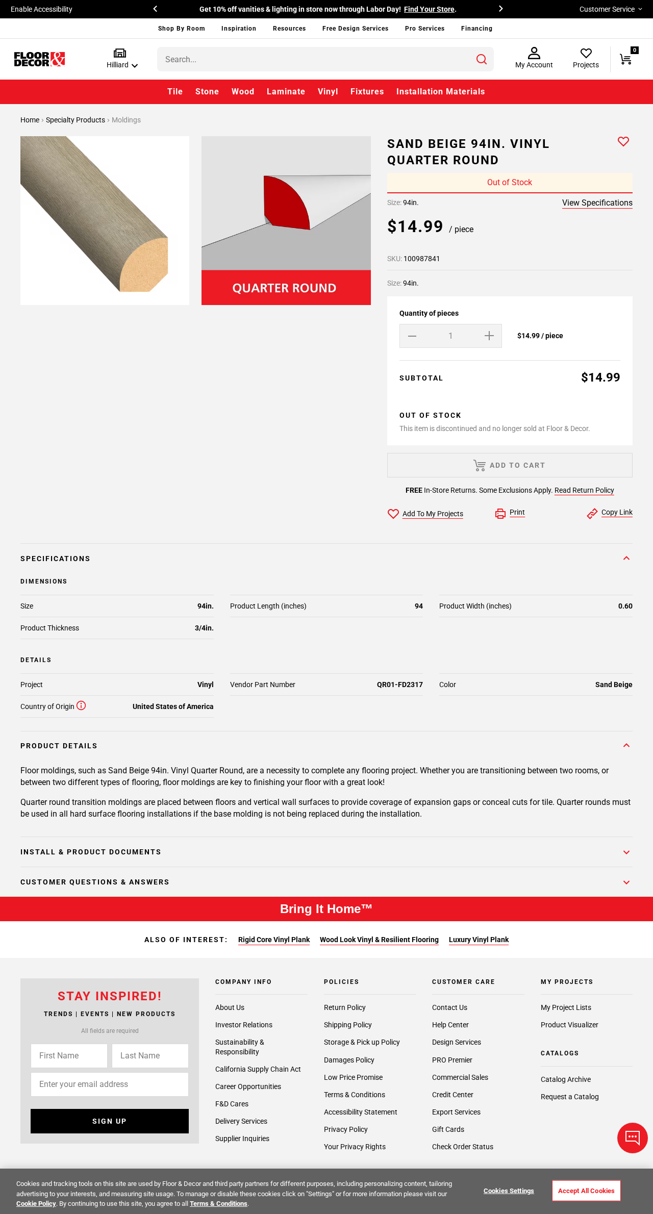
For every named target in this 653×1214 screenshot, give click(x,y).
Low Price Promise (353, 1077)
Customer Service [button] (607, 9)
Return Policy (345, 1007)
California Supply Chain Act (258, 1069)
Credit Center (452, 1095)
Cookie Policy (36, 1203)
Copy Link (617, 512)
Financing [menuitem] (477, 28)
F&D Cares (231, 1104)
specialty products (76, 120)
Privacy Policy (346, 1129)
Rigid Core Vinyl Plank (274, 939)
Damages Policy (349, 1060)
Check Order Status (462, 1147)
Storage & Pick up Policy (362, 1042)
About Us (229, 1007)
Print (517, 512)
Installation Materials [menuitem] (440, 91)
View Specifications (597, 203)
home (30, 120)
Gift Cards (448, 1129)
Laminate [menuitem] (286, 91)
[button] (120, 59)
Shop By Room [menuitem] (181, 28)
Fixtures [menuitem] (367, 91)
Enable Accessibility (41, 9)
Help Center (450, 1025)
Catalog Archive (566, 1079)
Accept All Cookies (586, 1190)
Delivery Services (241, 1121)
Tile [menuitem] (175, 91)
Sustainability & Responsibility (239, 1046)
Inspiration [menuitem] (239, 28)
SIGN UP (109, 1121)
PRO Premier (452, 1060)
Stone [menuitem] (207, 91)
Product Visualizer (569, 1025)
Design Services (456, 1042)
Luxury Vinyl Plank (479, 939)
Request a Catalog (570, 1097)
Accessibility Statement (360, 1112)
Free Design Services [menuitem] (355, 28)
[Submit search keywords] (481, 59)
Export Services (456, 1112)
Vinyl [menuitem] (328, 91)
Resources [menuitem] (289, 28)
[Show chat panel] (632, 1138)
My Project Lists (566, 1007)
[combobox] (325, 59)
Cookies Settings (509, 1190)
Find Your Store (429, 9)
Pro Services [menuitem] (425, 28)
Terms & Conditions (354, 1095)
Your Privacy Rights (355, 1147)
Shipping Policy (348, 1025)
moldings (126, 120)
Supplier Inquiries (242, 1138)
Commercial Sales (460, 1077)
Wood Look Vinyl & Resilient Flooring (379, 939)
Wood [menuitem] (243, 91)
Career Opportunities (248, 1086)
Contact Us (449, 1007)
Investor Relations (243, 1025)
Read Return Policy (584, 490)
